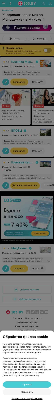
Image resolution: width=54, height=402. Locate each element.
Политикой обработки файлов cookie (21, 375)
